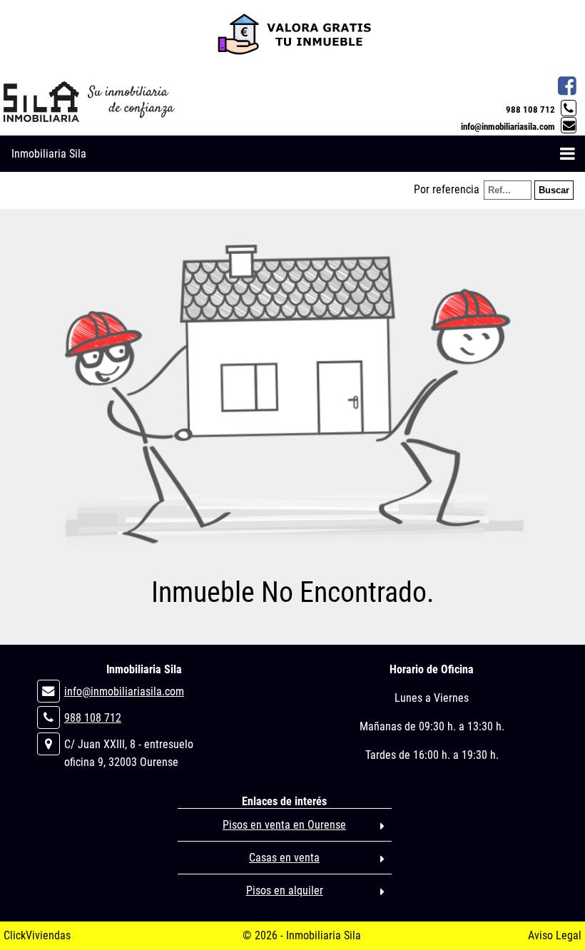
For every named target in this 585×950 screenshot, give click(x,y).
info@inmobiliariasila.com (508, 126)
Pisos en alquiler (284, 890)
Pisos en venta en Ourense (284, 825)
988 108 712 (530, 109)
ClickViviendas (37, 935)
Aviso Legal (554, 935)
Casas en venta (284, 857)
